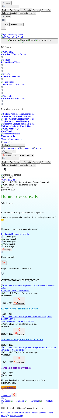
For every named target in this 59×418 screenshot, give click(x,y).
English (5, 10)
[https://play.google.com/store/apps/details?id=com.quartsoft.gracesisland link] (2, 90)
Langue (7, 3)
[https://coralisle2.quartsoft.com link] (2, 57)
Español (13, 13)
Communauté (27, 148)
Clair (21, 24)
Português (46, 10)
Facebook (20, 401)
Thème (7, 17)
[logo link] (4, 398)
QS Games (6, 401)
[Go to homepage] (29, 36)
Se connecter (18, 155)
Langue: (9, 152)
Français (27, 10)
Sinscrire (29, 155)
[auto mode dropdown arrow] (3, 20)
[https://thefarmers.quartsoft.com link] (2, 87)
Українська (14, 10)
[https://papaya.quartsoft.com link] (2, 79)
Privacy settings (16, 415)
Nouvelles (8, 142)
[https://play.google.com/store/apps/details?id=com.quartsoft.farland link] (2, 68)
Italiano (5, 13)
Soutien (39, 148)
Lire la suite (15, 234)
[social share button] (14, 395)
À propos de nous (11, 148)
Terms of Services (38, 413)
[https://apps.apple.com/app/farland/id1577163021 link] (2, 71)
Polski (32, 13)
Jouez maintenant (8, 387)
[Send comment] (4, 263)
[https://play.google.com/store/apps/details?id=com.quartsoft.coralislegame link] (2, 101)
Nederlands (23, 13)
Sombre (14, 24)
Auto (6, 24)
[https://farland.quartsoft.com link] (2, 65)
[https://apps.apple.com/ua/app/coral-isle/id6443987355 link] (2, 104)
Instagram (35, 401)
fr (2, 6)
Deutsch (36, 10)
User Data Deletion (9, 413)
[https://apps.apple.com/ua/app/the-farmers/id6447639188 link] (2, 93)
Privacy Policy (24, 413)
